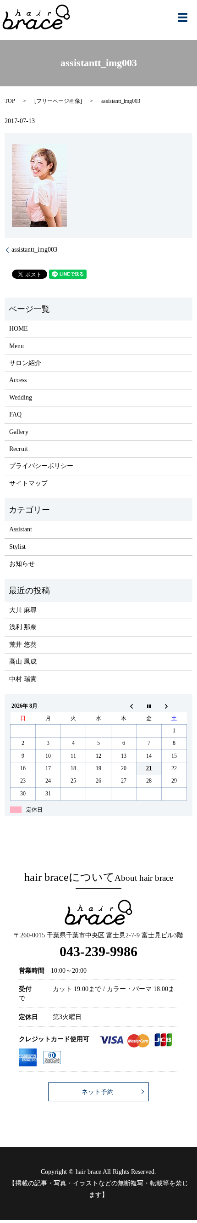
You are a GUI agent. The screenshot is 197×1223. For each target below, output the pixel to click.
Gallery (18, 431)
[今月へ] (149, 706)
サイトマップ (28, 483)
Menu (16, 346)
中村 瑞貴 (23, 679)
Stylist (17, 546)
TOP (10, 101)
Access (18, 380)
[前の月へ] (124, 706)
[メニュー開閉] (182, 17)
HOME (18, 328)
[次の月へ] (174, 706)
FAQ (15, 414)
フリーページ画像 (58, 101)
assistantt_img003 (34, 249)
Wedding (20, 397)
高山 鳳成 (23, 661)
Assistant (20, 529)
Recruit (18, 448)
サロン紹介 (25, 363)
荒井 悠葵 (23, 644)
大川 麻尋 (23, 610)
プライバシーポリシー (41, 465)
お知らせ (22, 563)
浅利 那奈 (23, 627)
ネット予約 (98, 1091)
